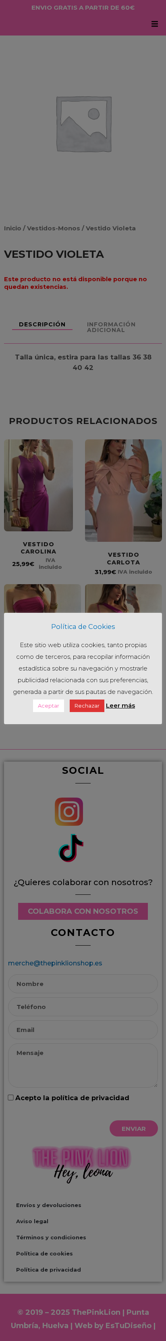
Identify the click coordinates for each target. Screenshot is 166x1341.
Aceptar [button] (48, 705)
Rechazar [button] (87, 705)
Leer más (120, 705)
